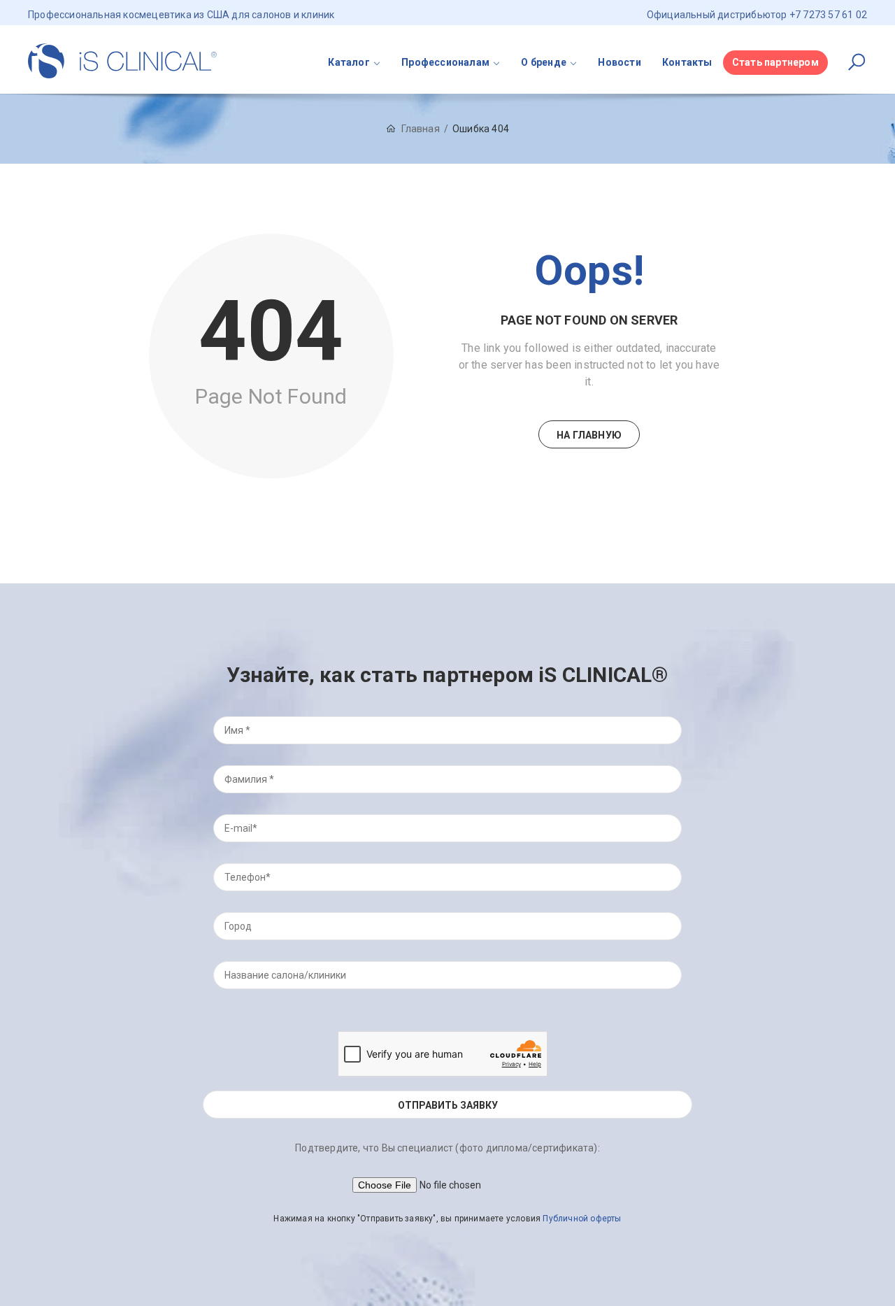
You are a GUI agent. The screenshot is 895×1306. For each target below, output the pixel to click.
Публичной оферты (582, 1218)
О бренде (543, 62)
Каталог (348, 62)
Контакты (687, 62)
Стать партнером (775, 62)
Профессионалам (445, 62)
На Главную (589, 435)
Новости (619, 62)
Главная (420, 128)
